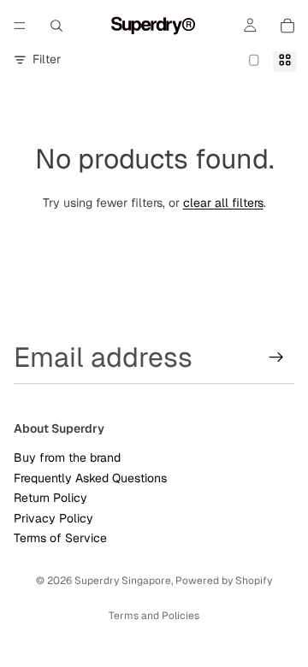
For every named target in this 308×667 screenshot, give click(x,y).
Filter (47, 59)
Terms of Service (60, 538)
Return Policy (50, 497)
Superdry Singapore (122, 580)
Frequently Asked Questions (90, 478)
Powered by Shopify (223, 580)
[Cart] (287, 25)
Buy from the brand (67, 458)
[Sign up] (276, 357)
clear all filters (223, 202)
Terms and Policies (154, 616)
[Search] (56, 25)
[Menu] (19, 25)
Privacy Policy (53, 518)
